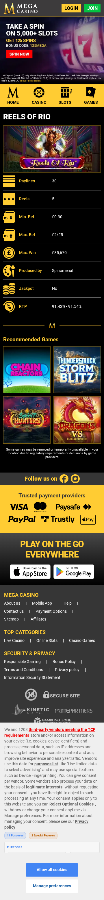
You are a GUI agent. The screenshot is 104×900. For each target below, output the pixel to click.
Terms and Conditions (23, 669)
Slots (65, 102)
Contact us (14, 611)
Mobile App (42, 603)
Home (13, 102)
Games (91, 102)
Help (68, 603)
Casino (39, 102)
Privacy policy (67, 669)
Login (71, 8)
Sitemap (11, 619)
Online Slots (46, 640)
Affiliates (38, 619)
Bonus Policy (64, 661)
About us (12, 603)
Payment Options (51, 611)
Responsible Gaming (22, 661)
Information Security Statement (32, 677)
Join (92, 8)
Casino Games (82, 640)
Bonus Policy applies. (30, 80)
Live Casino (14, 640)
